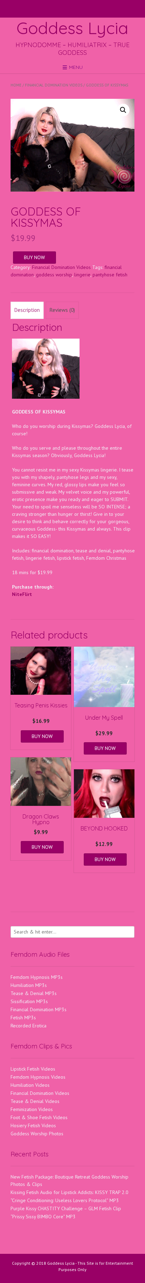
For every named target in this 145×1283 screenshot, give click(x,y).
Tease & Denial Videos (35, 1101)
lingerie (82, 274)
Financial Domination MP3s (39, 1009)
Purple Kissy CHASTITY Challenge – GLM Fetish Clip (66, 1208)
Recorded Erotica (28, 1025)
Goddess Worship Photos (37, 1133)
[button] (123, 110)
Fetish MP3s (23, 1017)
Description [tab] (27, 310)
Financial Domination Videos (53, 85)
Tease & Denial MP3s (34, 993)
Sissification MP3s (29, 1001)
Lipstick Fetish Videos (33, 1069)
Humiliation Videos (30, 1085)
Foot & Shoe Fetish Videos (39, 1117)
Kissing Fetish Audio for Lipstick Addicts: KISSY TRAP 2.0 (69, 1192)
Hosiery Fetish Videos (33, 1125)
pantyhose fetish (110, 274)
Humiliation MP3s (29, 985)
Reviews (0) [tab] (62, 310)
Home (16, 85)
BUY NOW (34, 257)
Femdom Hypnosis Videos (38, 1077)
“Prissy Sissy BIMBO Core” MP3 (43, 1216)
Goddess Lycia (72, 27)
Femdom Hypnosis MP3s (37, 977)
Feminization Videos (32, 1109)
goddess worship (54, 274)
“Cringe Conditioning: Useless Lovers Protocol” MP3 (65, 1200)
